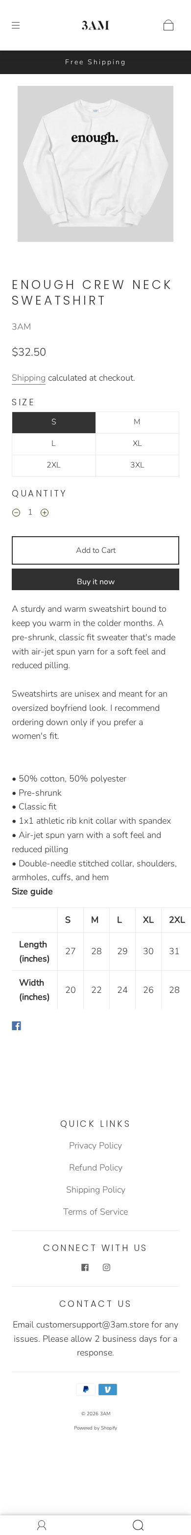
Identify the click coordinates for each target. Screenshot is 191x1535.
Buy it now (96, 581)
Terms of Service (95, 1212)
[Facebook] (16, 1026)
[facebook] (85, 1267)
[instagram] (106, 1267)
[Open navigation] (22, 25)
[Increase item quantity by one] (44, 513)
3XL (137, 465)
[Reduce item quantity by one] (16, 513)
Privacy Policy (95, 1145)
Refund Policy (95, 1167)
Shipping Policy (95, 1190)
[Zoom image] (96, 166)
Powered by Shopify (95, 1428)
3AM (21, 327)
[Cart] (168, 25)
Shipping (29, 378)
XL (137, 443)
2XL (54, 465)
